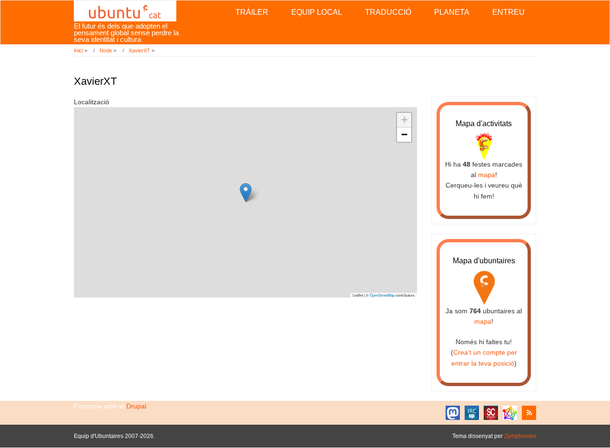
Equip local (316, 12)
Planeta (451, 12)
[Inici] (125, 10)
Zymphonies (520, 436)
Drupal (136, 406)
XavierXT (139, 50)
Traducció (388, 12)
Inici (78, 50)
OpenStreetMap (382, 295)
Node (106, 50)
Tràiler (251, 12)
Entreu (508, 12)
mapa (486, 175)
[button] (246, 192)
